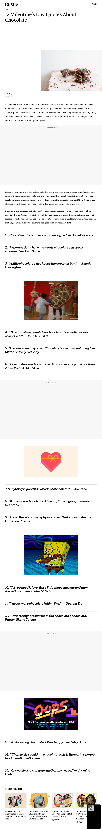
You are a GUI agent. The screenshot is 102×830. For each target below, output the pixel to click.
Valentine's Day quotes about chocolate (24, 108)
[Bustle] (11, 4)
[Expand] (90, 806)
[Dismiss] (98, 806)
